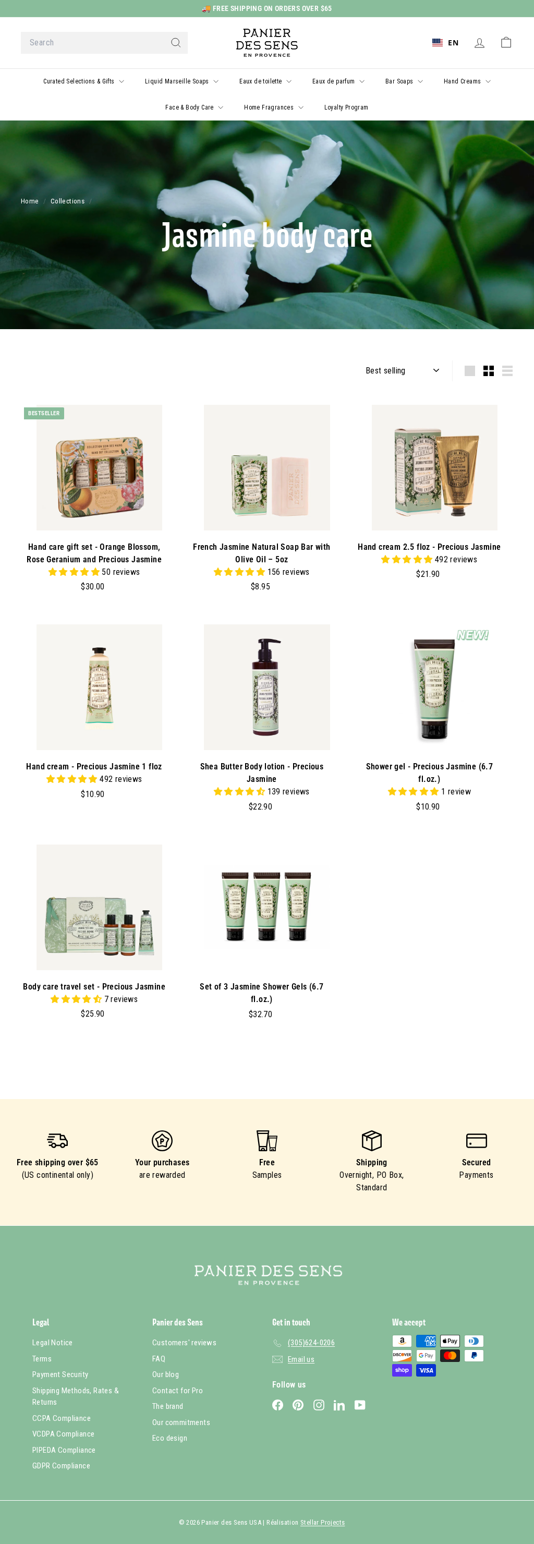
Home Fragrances (269, 107)
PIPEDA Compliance (64, 1450)
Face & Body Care (190, 107)
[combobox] (104, 43)
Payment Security (60, 1374)
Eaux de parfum (334, 81)
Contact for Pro (177, 1390)
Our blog (165, 1374)
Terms (42, 1359)
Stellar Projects (322, 1522)
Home (31, 201)
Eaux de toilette (261, 81)
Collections (69, 201)
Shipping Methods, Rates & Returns (75, 1396)
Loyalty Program (346, 107)
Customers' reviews (184, 1342)
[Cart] (506, 42)
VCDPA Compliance (63, 1434)
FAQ (158, 1359)
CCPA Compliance (61, 1418)
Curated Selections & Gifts (79, 81)
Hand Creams (463, 81)
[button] (75, 572)
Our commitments (181, 1422)
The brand (168, 1406)
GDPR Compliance (61, 1465)
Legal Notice (52, 1342)
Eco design (169, 1438)
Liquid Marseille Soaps (178, 81)
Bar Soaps (400, 81)
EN (453, 42)
